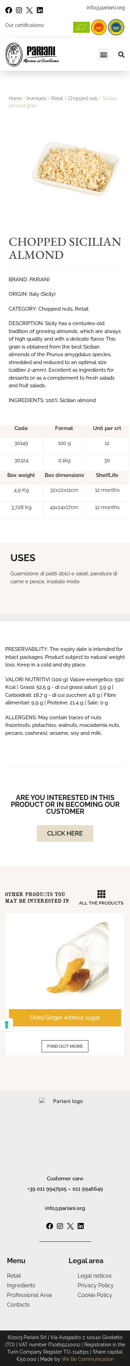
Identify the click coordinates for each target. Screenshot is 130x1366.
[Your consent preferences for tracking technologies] (6, 1024)
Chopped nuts (83, 98)
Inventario (36, 98)
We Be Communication (88, 1359)
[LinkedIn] (39, 10)
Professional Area (29, 1295)
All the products (101, 903)
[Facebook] (8, 10)
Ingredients (21, 1285)
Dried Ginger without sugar (65, 1017)
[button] (103, 54)
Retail (57, 98)
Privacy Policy (96, 1285)
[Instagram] (19, 10)
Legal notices (95, 1275)
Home (15, 98)
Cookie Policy (95, 1295)
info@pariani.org (65, 1208)
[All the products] (101, 894)
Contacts (18, 1304)
